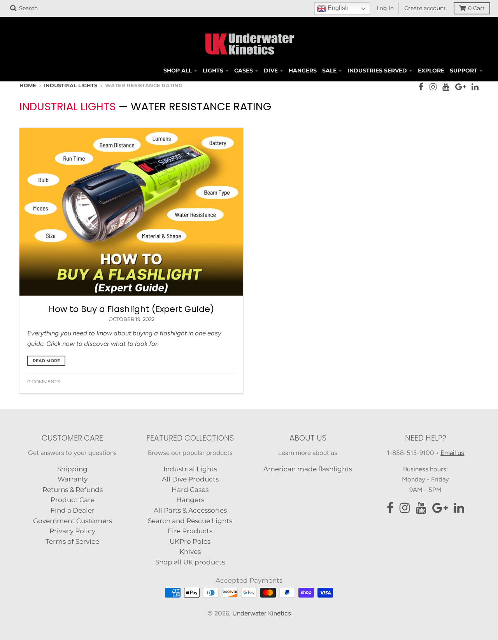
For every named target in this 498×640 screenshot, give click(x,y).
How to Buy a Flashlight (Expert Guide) (131, 309)
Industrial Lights (70, 85)
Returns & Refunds (72, 490)
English (337, 8)
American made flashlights (307, 469)
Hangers (190, 500)
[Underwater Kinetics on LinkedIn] (475, 86)
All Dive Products (190, 479)
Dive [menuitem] (271, 70)
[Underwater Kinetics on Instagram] (433, 86)
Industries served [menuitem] (377, 70)
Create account (425, 8)
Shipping (72, 469)
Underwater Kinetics (261, 613)
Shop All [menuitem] (177, 70)
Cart (476, 8)
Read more (46, 360)
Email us (452, 453)
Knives (190, 551)
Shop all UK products (190, 562)
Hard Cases (190, 490)
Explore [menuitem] (431, 70)
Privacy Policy (72, 531)
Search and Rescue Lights (190, 521)
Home (27, 85)
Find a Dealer (73, 510)
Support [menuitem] (463, 70)
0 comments (43, 381)
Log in (385, 8)
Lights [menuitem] (213, 70)
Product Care (73, 500)
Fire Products (190, 531)
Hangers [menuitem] (303, 70)
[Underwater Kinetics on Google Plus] (460, 86)
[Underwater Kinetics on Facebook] (421, 86)
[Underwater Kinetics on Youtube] (445, 86)
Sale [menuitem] (329, 70)
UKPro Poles (190, 541)
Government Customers (72, 521)
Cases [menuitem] (243, 70)
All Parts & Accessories (190, 510)
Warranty (73, 479)
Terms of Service (72, 541)
